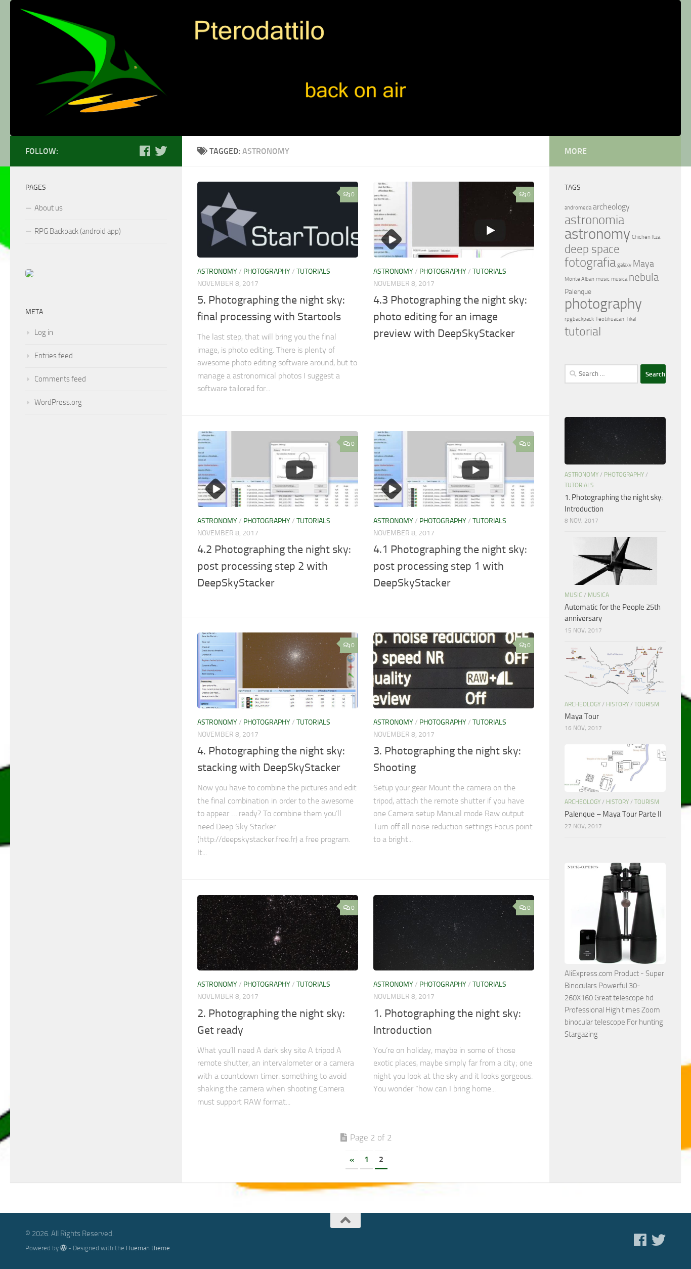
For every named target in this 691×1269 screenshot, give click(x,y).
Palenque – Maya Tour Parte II (613, 814)
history (617, 704)
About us (48, 208)
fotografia (590, 262)
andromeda (578, 207)
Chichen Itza (646, 237)
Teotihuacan (609, 319)
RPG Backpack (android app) (77, 231)
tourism (646, 704)
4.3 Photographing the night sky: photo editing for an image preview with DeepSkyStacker (450, 316)
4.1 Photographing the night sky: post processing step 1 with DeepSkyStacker (450, 566)
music (603, 279)
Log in (43, 332)
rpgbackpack (579, 319)
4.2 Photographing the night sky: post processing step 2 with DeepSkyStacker (274, 566)
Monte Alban (579, 279)
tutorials (313, 271)
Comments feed (60, 379)
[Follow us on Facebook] (145, 151)
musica (619, 279)
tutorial (583, 331)
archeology (611, 206)
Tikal (631, 319)
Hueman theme (148, 1248)
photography (266, 271)
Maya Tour (582, 716)
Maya (643, 263)
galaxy (624, 265)
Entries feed (53, 355)
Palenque (578, 291)
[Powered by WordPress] (63, 1248)
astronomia (594, 220)
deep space (592, 249)
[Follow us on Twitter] (161, 151)
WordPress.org (58, 402)
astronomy (217, 271)
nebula (644, 277)
